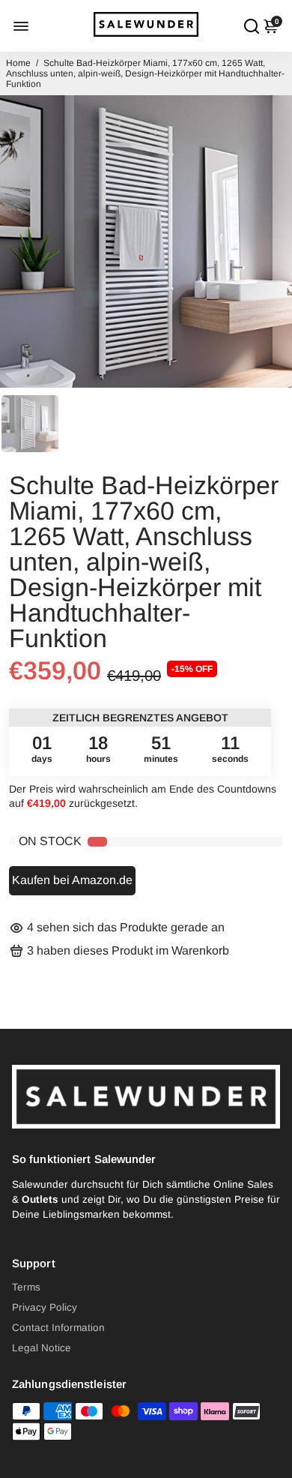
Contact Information (58, 1327)
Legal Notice (41, 1348)
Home (18, 63)
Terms (26, 1287)
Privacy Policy (44, 1307)
